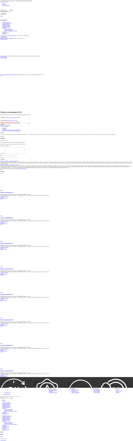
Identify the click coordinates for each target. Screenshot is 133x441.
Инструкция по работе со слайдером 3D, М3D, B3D (11, 130)
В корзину (2, 124)
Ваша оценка (3, 145)
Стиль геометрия (97, 391)
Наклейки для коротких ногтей (11, 120)
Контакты (117, 392)
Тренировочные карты (53, 392)
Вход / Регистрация (5, 429)
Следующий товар (3, 57)
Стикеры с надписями (75, 392)
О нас (117, 389)
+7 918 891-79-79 (7, 392)
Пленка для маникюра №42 (6, 294)
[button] (2, 197)
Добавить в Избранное (4, 126)
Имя (1, 155)
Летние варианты (97, 389)
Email (1, 157)
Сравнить (4, 428)
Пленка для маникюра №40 (6, 217)
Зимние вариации (97, 390)
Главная (1, 38)
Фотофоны (51, 391)
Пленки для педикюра (8, 410)
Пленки (4, 38)
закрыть (1, 432)
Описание (2, 132)
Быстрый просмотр (3, 198)
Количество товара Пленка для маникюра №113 (10, 123)
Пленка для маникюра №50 (6, 268)
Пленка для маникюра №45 (6, 370)
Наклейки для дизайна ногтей (11, 117)
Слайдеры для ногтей (53, 389)
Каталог (117, 391)
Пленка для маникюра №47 (6, 345)
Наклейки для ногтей (53, 390)
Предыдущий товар (3, 39)
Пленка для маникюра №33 (6, 243)
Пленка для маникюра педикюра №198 (7, 74)
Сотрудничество (119, 390)
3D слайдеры (73, 390)
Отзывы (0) (2, 136)
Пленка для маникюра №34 (6, 319)
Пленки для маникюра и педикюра (11, 30)
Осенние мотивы (97, 392)
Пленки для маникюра (10, 38)
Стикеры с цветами (74, 391)
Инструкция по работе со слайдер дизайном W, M (11, 129)
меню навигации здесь (12, 35)
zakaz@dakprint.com (6, 394)
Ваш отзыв (2, 153)
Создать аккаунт (3, 440)
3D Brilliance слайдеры (75, 389)
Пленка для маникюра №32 (6, 192)
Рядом (1, 190)
